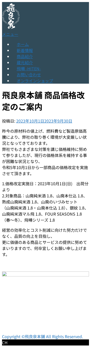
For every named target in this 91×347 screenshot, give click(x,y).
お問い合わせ (29, 75)
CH (5, 342)
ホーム (23, 44)
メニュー (10, 34)
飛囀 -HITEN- (29, 68)
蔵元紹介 (25, 62)
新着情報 (25, 50)
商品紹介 (25, 56)
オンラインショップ (35, 81)
